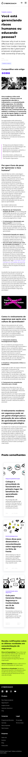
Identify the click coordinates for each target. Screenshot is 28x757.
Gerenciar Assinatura (6, 708)
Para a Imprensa (5, 725)
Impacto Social (5, 705)
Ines (2, 58)
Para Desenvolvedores (7, 700)
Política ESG (4, 745)
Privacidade (19, 720)
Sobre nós (4, 737)
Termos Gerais (19, 723)
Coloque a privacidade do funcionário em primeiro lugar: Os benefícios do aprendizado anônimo (14, 489)
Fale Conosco (5, 728)
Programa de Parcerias (7, 720)
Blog (2, 743)
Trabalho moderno (6, 63)
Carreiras (3, 723)
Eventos (3, 740)
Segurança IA (4, 702)
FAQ (2, 711)
